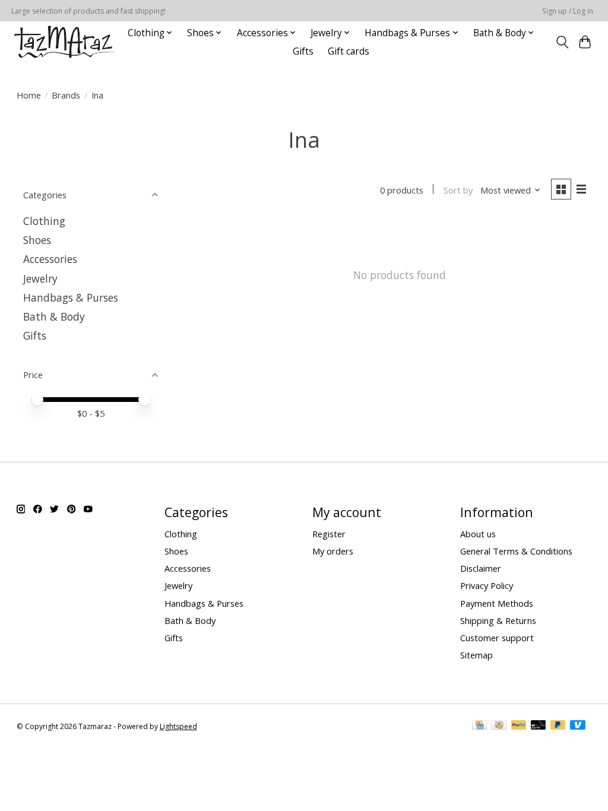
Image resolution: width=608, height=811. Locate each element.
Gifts (303, 51)
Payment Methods (496, 603)
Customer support (497, 638)
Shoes (37, 240)
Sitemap (476, 655)
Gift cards (348, 51)
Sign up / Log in (567, 11)
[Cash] (499, 726)
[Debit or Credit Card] (538, 726)
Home (29, 95)
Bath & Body (54, 316)
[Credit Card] (479, 726)
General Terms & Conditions (516, 551)
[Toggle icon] (562, 42)
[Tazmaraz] (64, 42)
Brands (66, 95)
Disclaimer (480, 568)
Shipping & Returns (498, 620)
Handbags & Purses (70, 297)
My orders (332, 551)
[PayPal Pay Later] (558, 726)
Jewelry (40, 278)
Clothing (44, 221)
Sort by (458, 190)
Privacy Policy (486, 585)
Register (329, 534)
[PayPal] (519, 726)
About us (478, 534)
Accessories (50, 259)
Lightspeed (178, 726)
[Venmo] (577, 726)
